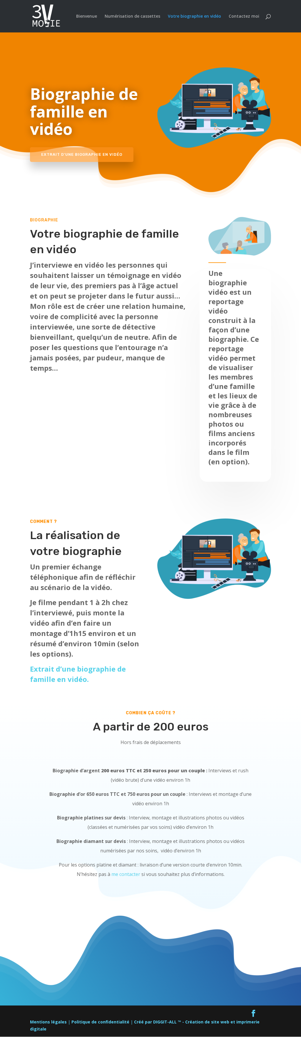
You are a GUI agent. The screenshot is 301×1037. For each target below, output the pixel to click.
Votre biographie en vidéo (194, 16)
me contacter (125, 874)
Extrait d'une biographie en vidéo (81, 154)
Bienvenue (86, 16)
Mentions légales (48, 1022)
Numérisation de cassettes (132, 16)
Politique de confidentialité (100, 1022)
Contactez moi (244, 16)
